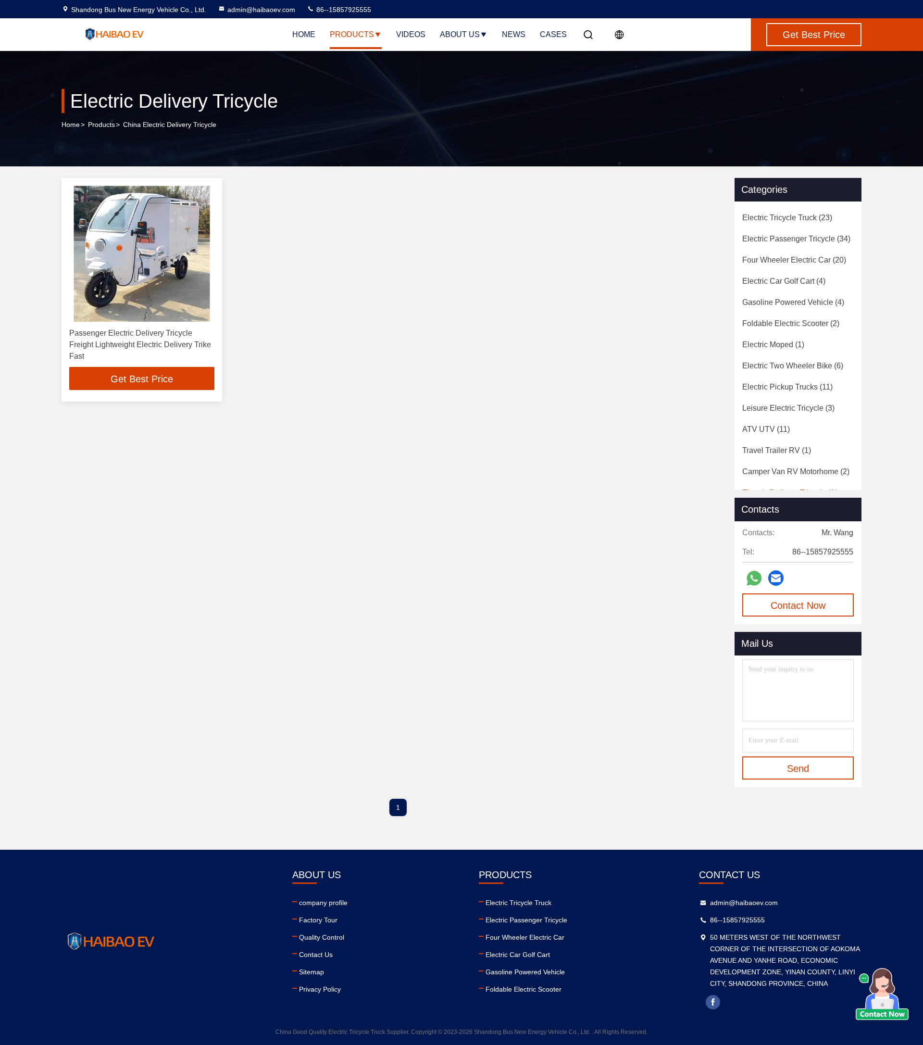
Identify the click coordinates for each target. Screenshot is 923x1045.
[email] (776, 578)
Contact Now (798, 605)
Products (352, 34)
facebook (713, 1002)
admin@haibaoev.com (261, 9)
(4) (783, 281)
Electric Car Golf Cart (518, 954)
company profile (323, 903)
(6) (792, 366)
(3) (788, 408)
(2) (790, 323)
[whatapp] (754, 578)
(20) (794, 260)
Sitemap (311, 972)
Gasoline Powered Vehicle (525, 972)
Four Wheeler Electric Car (525, 937)
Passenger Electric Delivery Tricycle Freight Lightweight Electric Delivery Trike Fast (140, 344)
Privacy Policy (320, 989)
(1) (773, 344)
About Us (460, 34)
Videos (410, 34)
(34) (796, 239)
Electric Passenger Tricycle (526, 920)
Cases (553, 34)
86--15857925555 (342, 9)
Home (303, 34)
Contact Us (316, 954)
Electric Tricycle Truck (518, 903)
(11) (787, 387)
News (513, 34)
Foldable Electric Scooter (523, 989)
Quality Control (321, 937)
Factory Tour (318, 920)
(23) (787, 218)
